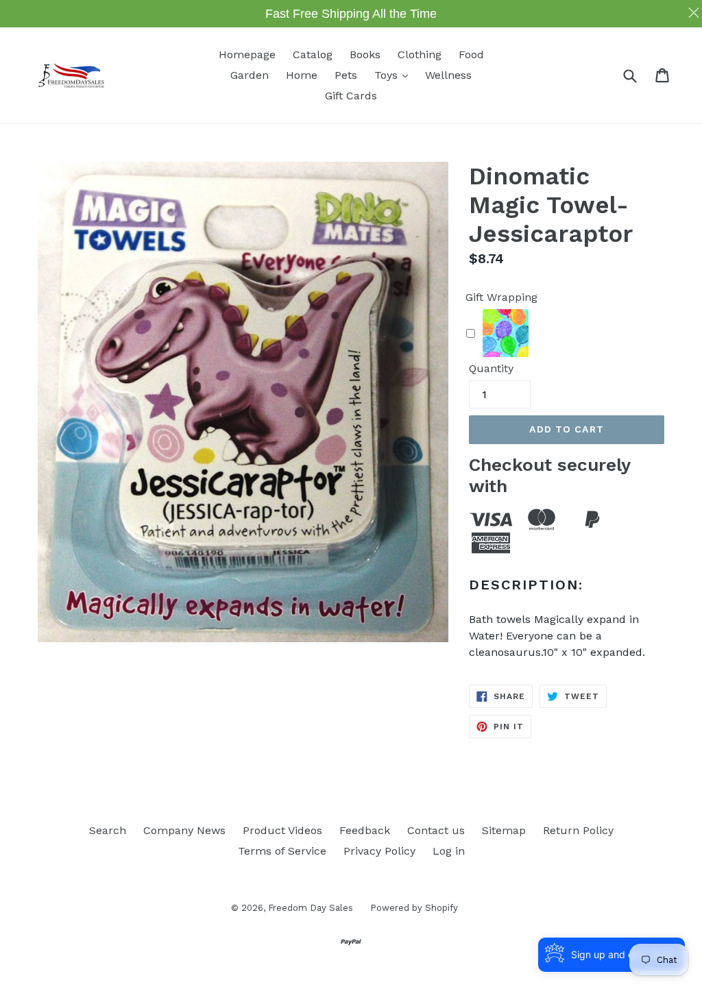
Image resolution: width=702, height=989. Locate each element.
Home (301, 75)
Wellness (448, 75)
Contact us (436, 830)
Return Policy (578, 830)
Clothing (419, 54)
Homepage (247, 54)
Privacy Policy (379, 850)
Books (365, 54)
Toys (394, 75)
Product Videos (282, 830)
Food (471, 54)
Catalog (312, 54)
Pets (346, 75)
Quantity (491, 368)
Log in (449, 850)
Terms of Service (282, 850)
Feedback (364, 830)
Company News (184, 830)
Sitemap (504, 830)
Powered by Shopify (414, 908)
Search (107, 830)
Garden (249, 75)
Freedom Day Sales (310, 908)
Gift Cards (351, 95)
